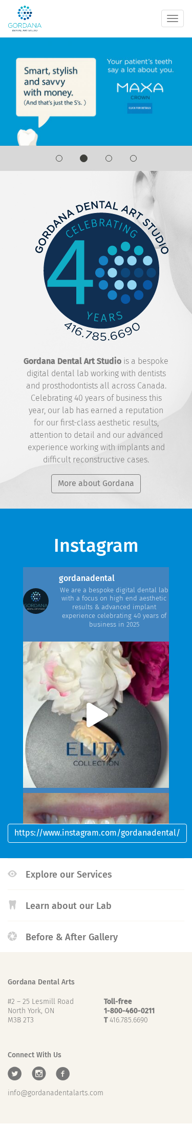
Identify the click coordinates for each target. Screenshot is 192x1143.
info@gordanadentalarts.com (55, 1093)
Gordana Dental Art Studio (24, 18)
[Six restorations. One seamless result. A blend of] (96, 715)
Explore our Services (67, 874)
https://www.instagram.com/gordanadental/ (97, 833)
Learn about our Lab (67, 906)
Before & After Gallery (70, 937)
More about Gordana (96, 483)
